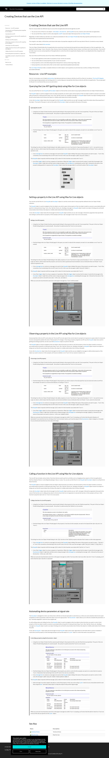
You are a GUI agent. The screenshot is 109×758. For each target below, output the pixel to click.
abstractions (51, 78)
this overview (46, 44)
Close (21, 751)
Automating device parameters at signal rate (15, 53)
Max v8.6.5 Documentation (16, 9)
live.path (71, 31)
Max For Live (8, 62)
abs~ (41, 684)
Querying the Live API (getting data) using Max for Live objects (15, 31)
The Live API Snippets (98, 78)
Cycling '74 (60, 753)
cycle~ (71, 632)
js (42, 33)
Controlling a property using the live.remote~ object (15, 56)
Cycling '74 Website (10, 749)
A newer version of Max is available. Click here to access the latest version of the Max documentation (54, 3)
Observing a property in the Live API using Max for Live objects (15, 42)
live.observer (63, 31)
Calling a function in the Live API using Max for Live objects (15, 48)
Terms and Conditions (51, 753)
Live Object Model (85, 33)
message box (39, 153)
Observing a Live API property (12, 45)
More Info (38, 751)
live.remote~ (72, 617)
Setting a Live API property (11, 39)
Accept (29, 746)
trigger (40, 161)
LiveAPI (60, 33)
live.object (56, 31)
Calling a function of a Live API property (14, 51)
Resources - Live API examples (12, 28)
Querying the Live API (10, 34)
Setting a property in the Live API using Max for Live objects (15, 37)
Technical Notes (9, 64)
